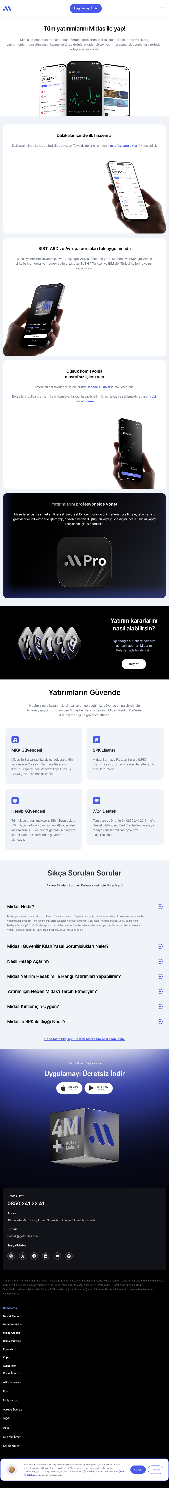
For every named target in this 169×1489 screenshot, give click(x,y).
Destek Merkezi (12, 1316)
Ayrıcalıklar (9, 1365)
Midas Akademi (12, 1332)
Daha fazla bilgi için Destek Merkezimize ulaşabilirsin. (84, 1039)
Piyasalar (8, 1349)
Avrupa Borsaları (13, 1409)
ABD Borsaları (11, 1382)
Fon (5, 1391)
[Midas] (7, 8)
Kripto (6, 1357)
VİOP (6, 1418)
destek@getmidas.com (23, 1236)
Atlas (6, 1427)
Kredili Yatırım (11, 1445)
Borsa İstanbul (12, 1373)
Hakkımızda (10, 1307)
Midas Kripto (11, 1400)
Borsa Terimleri (11, 1340)
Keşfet (133, 664)
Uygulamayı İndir (85, 8)
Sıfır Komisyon (12, 1436)
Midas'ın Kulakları (13, 1324)
